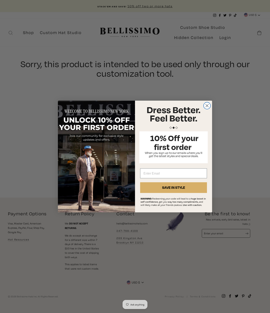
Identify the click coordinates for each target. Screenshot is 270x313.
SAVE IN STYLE (173, 187)
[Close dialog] (207, 105)
